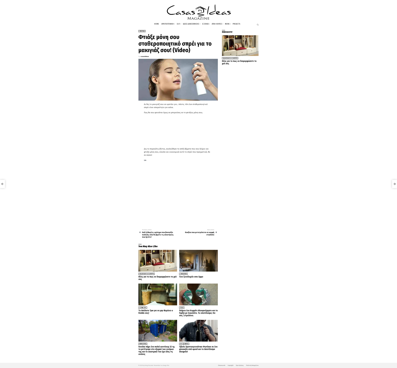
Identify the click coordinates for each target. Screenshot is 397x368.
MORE (227, 24)
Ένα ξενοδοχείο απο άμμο (191, 276)
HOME (156, 24)
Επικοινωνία (221, 365)
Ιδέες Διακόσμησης (191, 24)
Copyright (230, 365)
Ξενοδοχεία (183, 274)
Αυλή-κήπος (217, 24)
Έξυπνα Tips (142, 307)
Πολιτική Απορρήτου (252, 365)
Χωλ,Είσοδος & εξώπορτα (146, 274)
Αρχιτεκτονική (167, 24)
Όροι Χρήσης (240, 365)
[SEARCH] (258, 24)
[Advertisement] (178, 130)
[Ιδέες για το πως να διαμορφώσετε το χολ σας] (157, 261)
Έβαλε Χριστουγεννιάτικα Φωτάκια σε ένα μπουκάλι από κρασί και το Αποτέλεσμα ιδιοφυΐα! (198, 349)
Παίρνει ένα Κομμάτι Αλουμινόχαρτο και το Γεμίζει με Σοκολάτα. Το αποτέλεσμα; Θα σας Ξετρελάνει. (198, 313)
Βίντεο (186, 344)
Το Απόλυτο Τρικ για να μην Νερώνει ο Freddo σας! (155, 311)
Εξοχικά (205, 24)
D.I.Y (178, 24)
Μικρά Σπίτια (142, 344)
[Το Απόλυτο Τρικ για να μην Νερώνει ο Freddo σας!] (157, 294)
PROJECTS (236, 24)
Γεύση (181, 307)
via (145, 160)
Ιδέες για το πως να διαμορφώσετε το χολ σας (157, 278)
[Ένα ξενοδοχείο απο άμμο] (198, 261)
